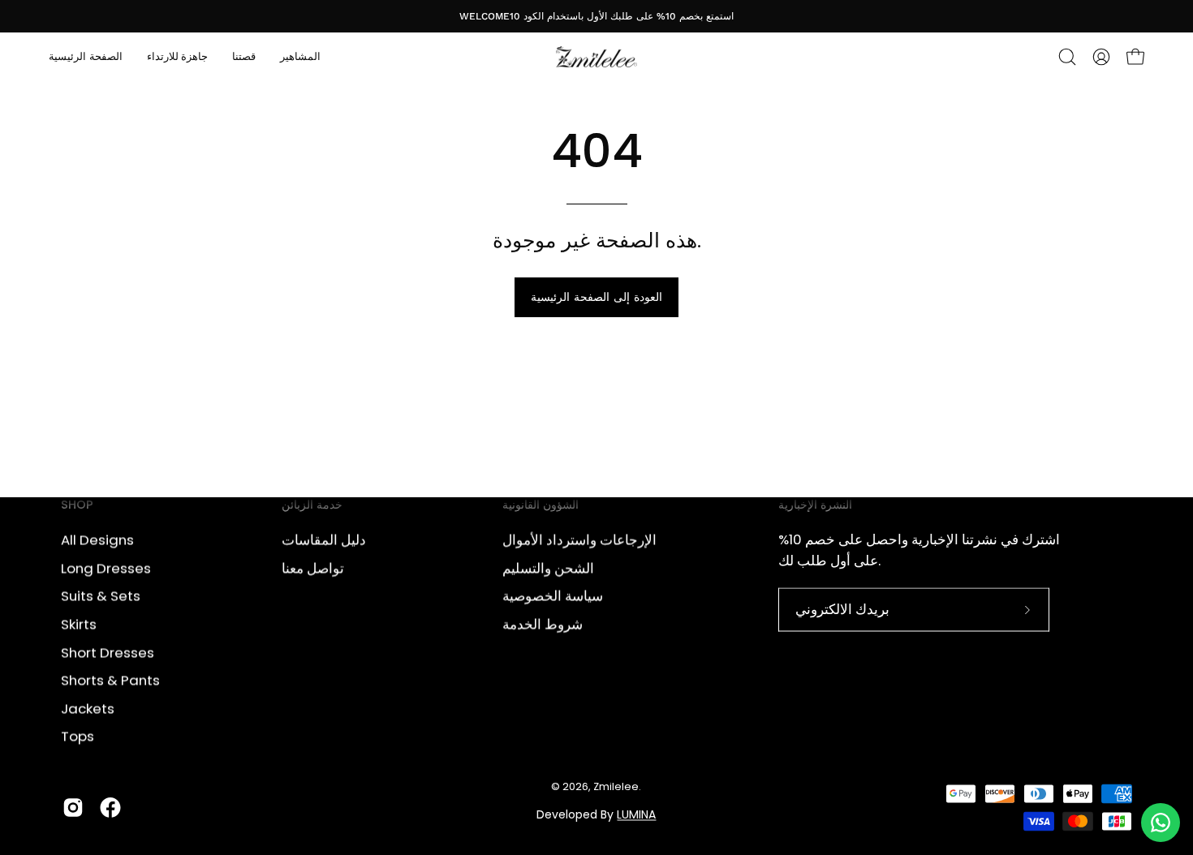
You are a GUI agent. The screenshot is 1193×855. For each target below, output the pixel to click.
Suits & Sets (100, 595)
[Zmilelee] (596, 57)
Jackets (87, 708)
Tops (77, 735)
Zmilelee (616, 787)
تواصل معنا (313, 568)
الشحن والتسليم (548, 568)
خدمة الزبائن (312, 505)
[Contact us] (1160, 822)
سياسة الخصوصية (552, 595)
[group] (596, 16)
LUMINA (636, 814)
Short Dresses (107, 652)
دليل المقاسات (324, 539)
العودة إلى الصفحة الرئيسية (596, 297)
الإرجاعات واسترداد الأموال (579, 539)
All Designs (97, 539)
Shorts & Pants (110, 680)
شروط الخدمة (542, 624)
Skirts (79, 624)
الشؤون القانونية (540, 505)
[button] (1067, 57)
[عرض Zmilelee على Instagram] (73, 807)
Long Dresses (106, 568)
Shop (77, 505)
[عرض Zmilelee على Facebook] (110, 807)
